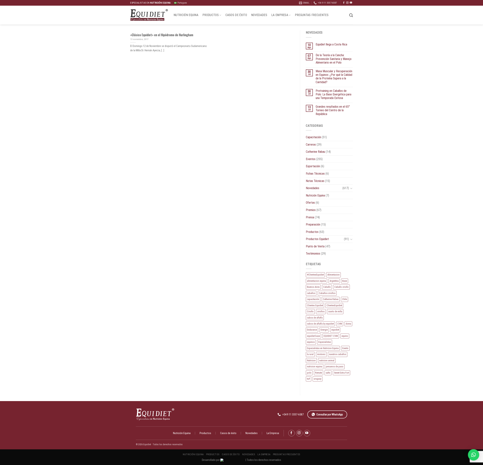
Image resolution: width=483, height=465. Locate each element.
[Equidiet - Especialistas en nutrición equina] (149, 15)
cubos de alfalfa (315, 317)
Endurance (312, 329)
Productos (210, 15)
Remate (318, 372)
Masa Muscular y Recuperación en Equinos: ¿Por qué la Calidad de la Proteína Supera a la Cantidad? (334, 76)
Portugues (182, 3)
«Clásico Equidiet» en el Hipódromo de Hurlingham (161, 35)
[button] (473, 454)
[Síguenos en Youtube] (351, 3)
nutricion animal (326, 360)
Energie (324, 329)
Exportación (313, 166)
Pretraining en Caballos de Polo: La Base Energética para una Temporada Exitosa (333, 94)
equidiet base (313, 336)
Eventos (310, 159)
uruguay (317, 378)
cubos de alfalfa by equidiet (320, 323)
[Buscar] (351, 15)
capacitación (313, 299)
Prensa (310, 217)
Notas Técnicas (315, 181)
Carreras (311, 144)
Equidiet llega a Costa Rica (331, 44)
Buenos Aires (313, 286)
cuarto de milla (335, 311)
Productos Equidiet (317, 239)
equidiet (335, 329)
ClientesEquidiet (334, 305)
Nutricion (311, 360)
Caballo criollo (341, 286)
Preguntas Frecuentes (311, 15)
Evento (345, 348)
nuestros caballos (337, 354)
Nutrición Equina (186, 15)
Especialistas (324, 342)
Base (344, 280)
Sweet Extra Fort (341, 372)
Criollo (310, 311)
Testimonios (313, 253)
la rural (310, 354)
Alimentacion (333, 274)
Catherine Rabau (315, 151)
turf (308, 378)
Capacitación (313, 137)
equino (344, 336)
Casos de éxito (236, 15)
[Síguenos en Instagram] (347, 3)
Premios (311, 210)
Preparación (313, 224)
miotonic (321, 354)
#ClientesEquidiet (315, 274)
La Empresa (279, 15)
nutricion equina (314, 366)
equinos (311, 342)
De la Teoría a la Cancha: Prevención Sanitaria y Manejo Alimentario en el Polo (333, 58)
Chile (344, 299)
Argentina (334, 280)
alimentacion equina (316, 280)
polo (309, 372)
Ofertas (310, 202)
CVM (339, 323)
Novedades (259, 15)
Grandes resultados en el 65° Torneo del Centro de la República (333, 110)
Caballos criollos (327, 293)
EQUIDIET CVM (331, 336)
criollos (321, 311)
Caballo (327, 286)
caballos (311, 293)
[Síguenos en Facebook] (344, 3)
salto (328, 372)
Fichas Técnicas (315, 173)
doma (348, 323)
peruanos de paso (334, 366)
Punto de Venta (315, 246)
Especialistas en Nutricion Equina (323, 348)
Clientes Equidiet (315, 305)
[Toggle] (351, 188)
